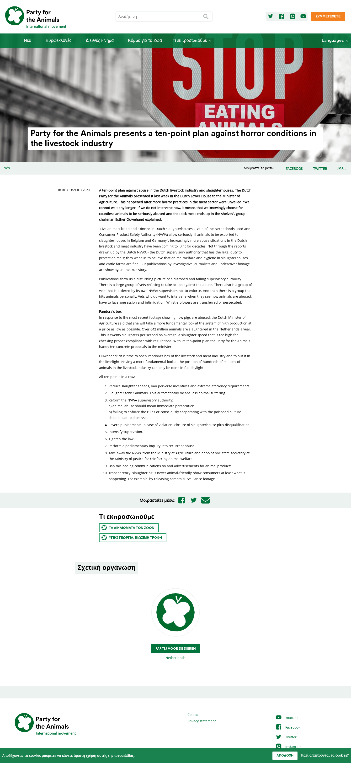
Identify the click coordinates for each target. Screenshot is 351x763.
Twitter (290, 737)
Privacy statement (201, 721)
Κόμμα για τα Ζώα (145, 40)
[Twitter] (270, 16)
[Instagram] (292, 16)
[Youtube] (303, 16)
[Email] (205, 500)
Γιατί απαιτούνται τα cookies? (325, 755)
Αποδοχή (285, 755)
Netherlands (175, 653)
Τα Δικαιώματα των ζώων (131, 528)
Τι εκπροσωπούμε (190, 40)
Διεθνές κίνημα (100, 40)
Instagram (293, 746)
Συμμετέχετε (328, 16)
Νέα (27, 40)
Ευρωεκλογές (58, 40)
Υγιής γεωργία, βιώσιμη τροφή (135, 537)
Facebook (292, 727)
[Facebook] (281, 16)
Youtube (291, 717)
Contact (193, 714)
